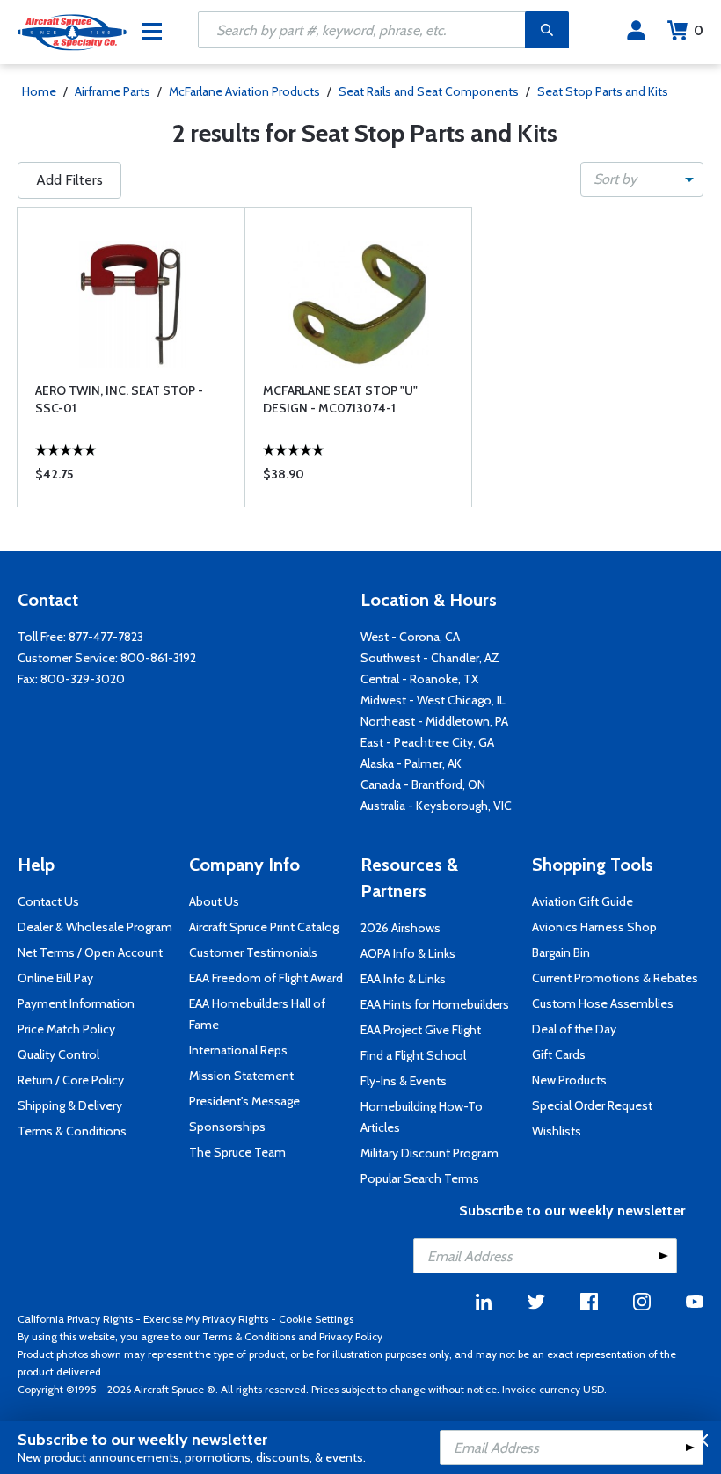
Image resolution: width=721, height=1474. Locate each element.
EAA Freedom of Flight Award (266, 978)
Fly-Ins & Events (403, 1081)
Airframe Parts (112, 91)
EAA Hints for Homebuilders (434, 1004)
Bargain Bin (561, 952)
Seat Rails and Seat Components (429, 91)
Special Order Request (592, 1105)
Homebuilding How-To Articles (421, 1116)
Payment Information (76, 1003)
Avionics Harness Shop (594, 927)
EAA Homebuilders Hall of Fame (257, 1014)
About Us (214, 901)
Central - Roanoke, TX (419, 679)
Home (39, 91)
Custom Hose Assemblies (603, 1003)
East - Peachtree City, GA (427, 742)
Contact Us (48, 901)
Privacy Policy (350, 1336)
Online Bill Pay (55, 978)
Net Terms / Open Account (90, 952)
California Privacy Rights (75, 1318)
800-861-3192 (158, 658)
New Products (569, 1080)
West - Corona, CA (410, 637)
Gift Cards (559, 1054)
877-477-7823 (106, 637)
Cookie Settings (316, 1318)
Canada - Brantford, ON (422, 784)
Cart (698, 30)
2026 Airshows (400, 928)
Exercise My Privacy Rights (205, 1318)
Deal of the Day (574, 1029)
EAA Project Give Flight (420, 1030)
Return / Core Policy (71, 1080)
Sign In (636, 30)
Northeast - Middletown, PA (434, 721)
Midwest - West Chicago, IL (433, 700)
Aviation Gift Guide (582, 901)
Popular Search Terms (419, 1178)
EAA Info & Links (403, 979)
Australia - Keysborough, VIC (436, 806)
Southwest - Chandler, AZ (429, 658)
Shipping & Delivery (70, 1105)
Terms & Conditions (72, 1131)
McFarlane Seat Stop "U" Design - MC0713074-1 (340, 399)
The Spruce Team (237, 1152)
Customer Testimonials (253, 952)
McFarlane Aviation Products (244, 91)
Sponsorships (227, 1127)
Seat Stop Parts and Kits (602, 91)
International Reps (238, 1050)
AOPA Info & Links (407, 953)
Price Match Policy (66, 1029)
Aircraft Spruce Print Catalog (264, 927)
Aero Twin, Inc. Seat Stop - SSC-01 (119, 399)
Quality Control (58, 1054)
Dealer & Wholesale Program (95, 927)
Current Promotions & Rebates (615, 978)
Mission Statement (241, 1076)
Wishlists (556, 1131)
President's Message (244, 1101)
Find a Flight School (413, 1055)
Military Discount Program (429, 1153)
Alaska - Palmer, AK (411, 763)
